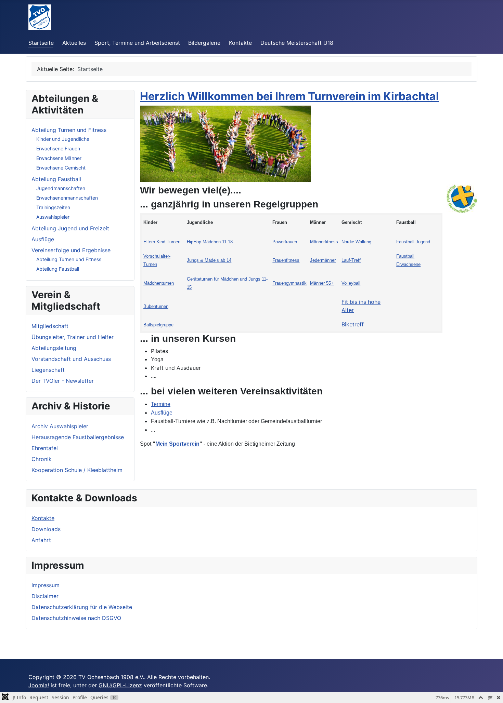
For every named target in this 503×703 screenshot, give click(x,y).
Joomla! (38, 685)
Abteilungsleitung (53, 347)
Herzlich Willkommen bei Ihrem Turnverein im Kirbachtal (289, 96)
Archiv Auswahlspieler (59, 426)
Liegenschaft (48, 369)
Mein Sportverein (177, 444)
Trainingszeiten (53, 207)
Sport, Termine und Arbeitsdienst (137, 42)
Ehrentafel (44, 448)
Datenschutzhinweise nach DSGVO (76, 617)
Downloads (46, 529)
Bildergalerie (204, 42)
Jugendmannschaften (60, 188)
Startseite (41, 42)
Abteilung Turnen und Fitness (68, 129)
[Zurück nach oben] (491, 690)
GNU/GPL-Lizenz (120, 685)
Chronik (41, 459)
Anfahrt (41, 540)
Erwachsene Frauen (58, 148)
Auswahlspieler (52, 217)
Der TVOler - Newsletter (62, 380)
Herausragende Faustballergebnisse (77, 437)
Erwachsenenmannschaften (67, 198)
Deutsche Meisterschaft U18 (296, 42)
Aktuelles (74, 42)
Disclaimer (45, 596)
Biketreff (352, 324)
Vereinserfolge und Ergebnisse (71, 250)
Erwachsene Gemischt (61, 168)
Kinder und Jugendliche (62, 139)
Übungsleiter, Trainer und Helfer (72, 337)
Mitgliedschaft (49, 326)
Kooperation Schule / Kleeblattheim (76, 470)
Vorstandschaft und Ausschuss (71, 358)
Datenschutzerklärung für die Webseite (81, 607)
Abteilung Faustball (56, 179)
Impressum (45, 585)
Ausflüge (42, 239)
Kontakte (240, 42)
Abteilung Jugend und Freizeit (70, 228)
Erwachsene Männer (58, 158)
